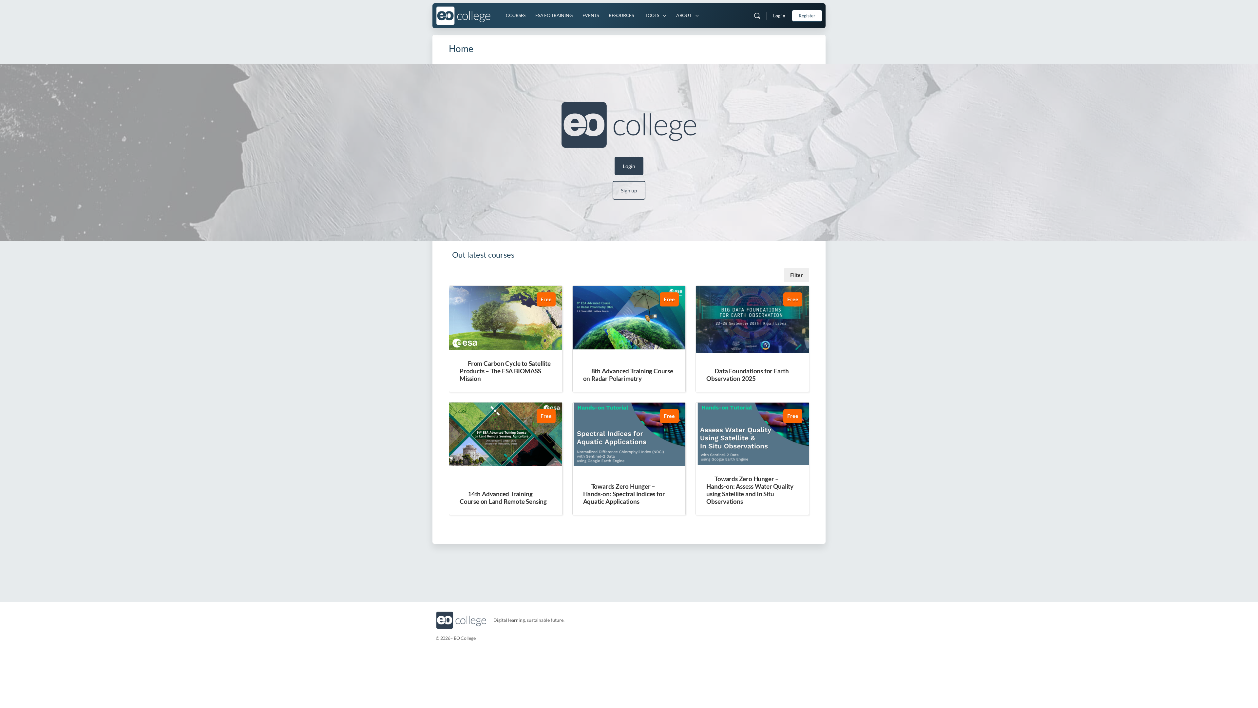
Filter (796, 275)
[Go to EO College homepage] (463, 14)
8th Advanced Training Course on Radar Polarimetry (628, 374)
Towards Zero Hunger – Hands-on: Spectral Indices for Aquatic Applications (624, 493)
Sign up (629, 190)
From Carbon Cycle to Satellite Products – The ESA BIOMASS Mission (505, 371)
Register (807, 15)
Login (629, 166)
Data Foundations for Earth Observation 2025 (747, 374)
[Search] (757, 16)
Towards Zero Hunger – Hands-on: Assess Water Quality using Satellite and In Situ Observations (749, 490)
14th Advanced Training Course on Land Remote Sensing (503, 497)
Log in (779, 15)
